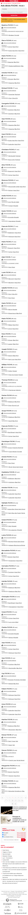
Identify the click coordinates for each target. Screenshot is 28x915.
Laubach (10, 344)
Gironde (17, 35)
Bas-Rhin (16, 62)
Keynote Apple (6, 854)
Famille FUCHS (16, 3)
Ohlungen (10, 79)
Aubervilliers (11, 509)
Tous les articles (11, 892)
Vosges (15, 371)
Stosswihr (10, 248)
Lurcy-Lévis (12, 622)
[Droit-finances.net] (20, 907)
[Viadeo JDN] (20, 910)
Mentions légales (10, 895)
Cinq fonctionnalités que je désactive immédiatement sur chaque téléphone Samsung (12, 875)
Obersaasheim (13, 607)
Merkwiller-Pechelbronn (15, 791)
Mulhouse (11, 236)
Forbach (11, 205)
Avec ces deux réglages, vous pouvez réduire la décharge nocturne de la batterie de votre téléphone (14, 863)
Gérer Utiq (24, 894)
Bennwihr (11, 279)
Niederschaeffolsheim (15, 66)
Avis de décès (7, 3)
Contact (5, 892)
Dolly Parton (5, 850)
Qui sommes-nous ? (5, 891)
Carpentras (11, 94)
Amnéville (11, 217)
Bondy (10, 467)
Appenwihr (11, 171)
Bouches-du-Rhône (19, 545)
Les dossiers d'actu (8, 837)
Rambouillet (12, 156)
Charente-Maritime (18, 447)
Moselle (16, 205)
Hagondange (12, 221)
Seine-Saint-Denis (18, 467)
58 (12, 803)
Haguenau (10, 62)
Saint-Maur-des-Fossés (15, 513)
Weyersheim (12, 729)
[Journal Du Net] (7, 907)
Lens (9, 202)
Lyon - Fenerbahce (7, 858)
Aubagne (11, 545)
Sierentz (10, 557)
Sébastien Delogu (7, 856)
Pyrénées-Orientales (19, 680)
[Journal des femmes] (7, 904)
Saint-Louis (11, 359)
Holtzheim (12, 482)
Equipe (12, 891)
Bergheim (11, 282)
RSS (17, 892)
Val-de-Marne (20, 760)
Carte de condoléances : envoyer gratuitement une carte (19, 808)
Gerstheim (11, 110)
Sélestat (11, 683)
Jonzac (10, 447)
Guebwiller (11, 144)
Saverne (10, 355)
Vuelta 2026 (5, 860)
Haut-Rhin (15, 47)
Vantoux (11, 637)
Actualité (5, 833)
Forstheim (11, 664)
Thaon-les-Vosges (13, 375)
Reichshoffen (12, 668)
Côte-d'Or (14, 98)
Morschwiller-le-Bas (14, 186)
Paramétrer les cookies (16, 894)
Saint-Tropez (11, 741)
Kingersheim (12, 560)
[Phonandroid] (20, 913)
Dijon (10, 98)
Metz (10, 526)
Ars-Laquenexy (13, 530)
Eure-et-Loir (15, 405)
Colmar (10, 47)
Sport (4, 835)
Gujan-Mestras (13, 451)
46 (19, 800)
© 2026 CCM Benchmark (14, 897)
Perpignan (11, 680)
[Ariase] (7, 913)
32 (15, 800)
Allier (16, 622)
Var (17, 741)
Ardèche (18, 390)
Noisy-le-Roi (11, 159)
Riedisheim (11, 232)
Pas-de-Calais (15, 202)
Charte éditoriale (18, 891)
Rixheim (10, 190)
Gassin (10, 745)
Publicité (25, 891)
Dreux (10, 405)
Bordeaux (11, 35)
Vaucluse (17, 94)
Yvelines (18, 156)
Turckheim (11, 572)
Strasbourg (11, 401)
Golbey (10, 371)
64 (15, 803)
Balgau (10, 325)
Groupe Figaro (18, 895)
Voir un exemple (21, 833)
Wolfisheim (11, 478)
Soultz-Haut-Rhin (13, 50)
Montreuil (11, 541)
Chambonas (12, 390)
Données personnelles (6, 894)
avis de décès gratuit (19, 19)
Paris (10, 267)
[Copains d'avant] (7, 910)
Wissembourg (12, 313)
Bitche (10, 309)
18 (12, 800)
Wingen (10, 340)
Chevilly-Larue (12, 760)
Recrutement (21, 892)
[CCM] (20, 904)
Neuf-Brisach (11, 432)
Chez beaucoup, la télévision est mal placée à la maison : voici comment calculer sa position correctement (14, 869)
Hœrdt (10, 421)
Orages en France (7, 852)
